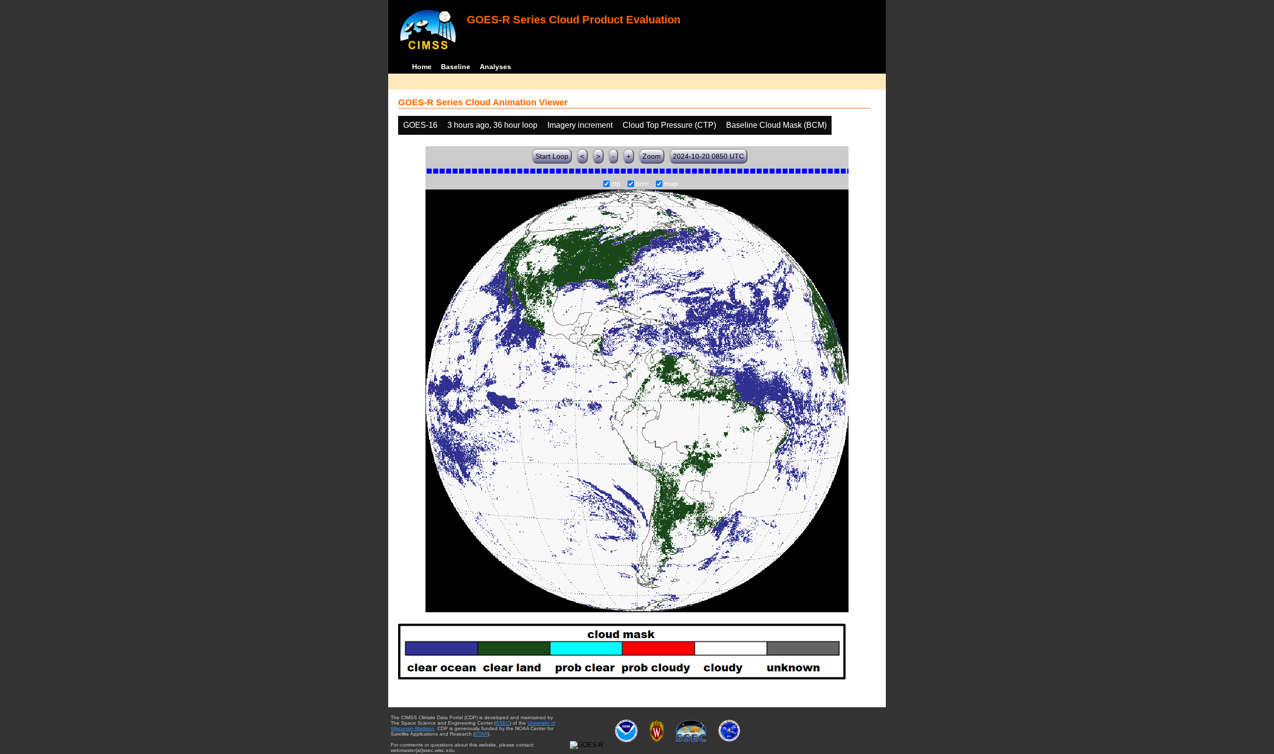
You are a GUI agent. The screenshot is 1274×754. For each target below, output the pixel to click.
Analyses (495, 67)
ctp (616, 184)
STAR (481, 734)
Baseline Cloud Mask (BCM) (776, 125)
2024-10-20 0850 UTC (708, 156)
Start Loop (551, 156)
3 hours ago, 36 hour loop (492, 125)
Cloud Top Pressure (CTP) (669, 125)
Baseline (455, 67)
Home (421, 67)
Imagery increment (580, 125)
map (671, 184)
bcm (642, 184)
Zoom (651, 156)
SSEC (503, 723)
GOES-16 (420, 125)
